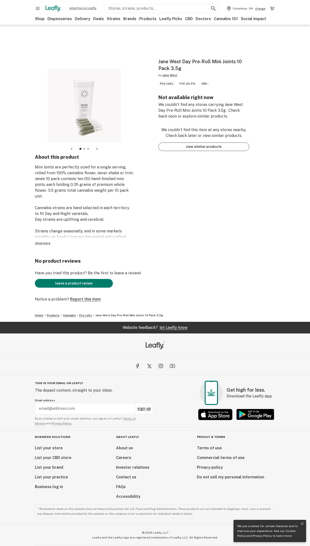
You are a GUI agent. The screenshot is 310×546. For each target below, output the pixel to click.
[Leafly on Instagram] (161, 366)
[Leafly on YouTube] (172, 366)
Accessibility (128, 496)
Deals (98, 18)
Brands (129, 18)
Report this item (85, 299)
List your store (49, 448)
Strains (113, 18)
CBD (189, 18)
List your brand (49, 467)
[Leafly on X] (149, 366)
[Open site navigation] (38, 8)
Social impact (253, 18)
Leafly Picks (170, 18)
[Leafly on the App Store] (215, 414)
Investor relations (132, 467)
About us (124, 448)
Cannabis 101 (226, 18)
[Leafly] (53, 8)
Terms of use (209, 448)
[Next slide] (97, 148)
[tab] (80, 149)
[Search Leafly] (213, 8)
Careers (123, 457)
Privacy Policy (262, 536)
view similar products (204, 147)
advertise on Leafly (82, 8)
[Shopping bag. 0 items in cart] (272, 8)
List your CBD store (53, 457)
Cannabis (69, 315)
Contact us (126, 477)
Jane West (170, 75)
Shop (40, 18)
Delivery (82, 18)
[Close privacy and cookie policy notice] (302, 524)
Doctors (203, 18)
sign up (144, 408)
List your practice (51, 477)
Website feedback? (155, 327)
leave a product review (74, 283)
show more (42, 243)
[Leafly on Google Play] (255, 414)
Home (39, 315)
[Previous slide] (72, 148)
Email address (45, 400)
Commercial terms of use (221, 457)
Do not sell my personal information (230, 477)
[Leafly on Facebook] (137, 366)
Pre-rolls (85, 315)
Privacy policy (210, 467)
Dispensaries (59, 18)
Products (147, 18)
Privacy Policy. (62, 423)
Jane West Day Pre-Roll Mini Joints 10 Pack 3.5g (129, 315)
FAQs (121, 486)
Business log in (49, 486)
